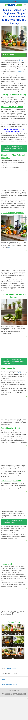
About (3, 679)
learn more (21, 60)
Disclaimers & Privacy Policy (9, 684)
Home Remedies (11, 668)
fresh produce (17, 97)
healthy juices (18, 71)
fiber (9, 247)
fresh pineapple (17, 568)
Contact (3, 682)
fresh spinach (21, 372)
